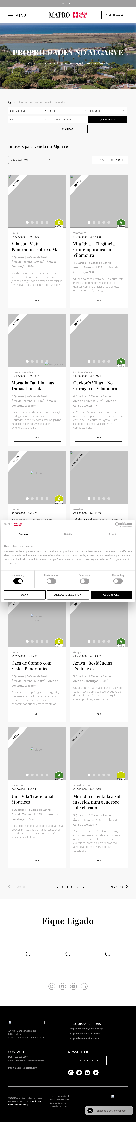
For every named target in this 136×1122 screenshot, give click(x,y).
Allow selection (68, 594)
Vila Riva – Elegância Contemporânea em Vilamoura (94, 249)
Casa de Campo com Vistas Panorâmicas (32, 665)
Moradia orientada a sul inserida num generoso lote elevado (97, 801)
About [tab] (112, 534)
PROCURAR (109, 120)
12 (82, 886)
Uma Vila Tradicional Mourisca (33, 799)
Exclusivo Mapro (60, 120)
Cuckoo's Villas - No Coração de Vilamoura (95, 385)
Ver (37, 300)
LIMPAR (69, 129)
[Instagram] (51, 986)
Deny (25, 594)
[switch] (51, 581)
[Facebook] (62, 986)
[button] (27, 222)
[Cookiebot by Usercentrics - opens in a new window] (117, 524)
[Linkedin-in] (84, 986)
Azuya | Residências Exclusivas (92, 665)
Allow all (111, 594)
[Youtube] (73, 986)
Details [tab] (68, 534)
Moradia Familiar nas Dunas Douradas (33, 385)
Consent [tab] (24, 534)
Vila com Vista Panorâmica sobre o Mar (36, 246)
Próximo (116, 886)
